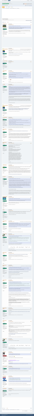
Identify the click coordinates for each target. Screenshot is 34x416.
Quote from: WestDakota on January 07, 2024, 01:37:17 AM (14, 178)
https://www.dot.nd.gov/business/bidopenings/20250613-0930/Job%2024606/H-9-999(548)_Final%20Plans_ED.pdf (18, 333)
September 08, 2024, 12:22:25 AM (11, 234)
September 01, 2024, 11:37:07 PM (11, 221)
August (19, 228)
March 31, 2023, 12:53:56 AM (10, 61)
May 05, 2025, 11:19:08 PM (10, 308)
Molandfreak (5, 338)
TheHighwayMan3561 (5, 49)
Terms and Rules (29, 414)
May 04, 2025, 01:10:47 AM (10, 280)
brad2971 (4, 176)
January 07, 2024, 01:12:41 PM (11, 177)
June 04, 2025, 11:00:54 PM (10, 376)
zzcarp (4, 84)
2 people (9, 312)
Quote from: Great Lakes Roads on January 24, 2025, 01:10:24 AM (15, 267)
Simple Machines (6, 414)
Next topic (30, 20)
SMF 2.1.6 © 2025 (3, 414)
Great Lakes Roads (4, 71)
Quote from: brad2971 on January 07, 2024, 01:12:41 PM (14, 198)
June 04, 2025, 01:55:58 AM (10, 321)
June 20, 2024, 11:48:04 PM (10, 210)
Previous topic (27, 20)
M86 (3, 209)
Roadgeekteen (5, 117)
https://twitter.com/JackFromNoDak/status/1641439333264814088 (16, 77)
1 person (9, 229)
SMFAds (2, 415)
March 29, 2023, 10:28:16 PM (10, 24)
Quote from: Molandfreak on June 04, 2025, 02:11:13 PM (14, 368)
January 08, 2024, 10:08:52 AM (11, 197)
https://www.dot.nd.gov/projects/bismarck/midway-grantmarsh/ (16, 187)
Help (26, 414)
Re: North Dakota (10, 48)
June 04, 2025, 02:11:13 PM (10, 339)
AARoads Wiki (30, 5)
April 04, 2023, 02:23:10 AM (10, 105)
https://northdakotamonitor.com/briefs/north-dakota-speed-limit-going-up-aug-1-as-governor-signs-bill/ (19, 311)
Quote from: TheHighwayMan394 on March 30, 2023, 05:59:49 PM (15, 72)
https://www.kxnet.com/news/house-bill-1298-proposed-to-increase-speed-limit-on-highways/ (18, 254)
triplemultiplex (5, 196)
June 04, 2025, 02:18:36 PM (10, 352)
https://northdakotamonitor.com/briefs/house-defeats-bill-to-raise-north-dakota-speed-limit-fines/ (19, 292)
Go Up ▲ (31, 414)
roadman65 (4, 388)
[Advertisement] (17, 13)
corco (15, 8)
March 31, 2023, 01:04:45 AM (10, 71)
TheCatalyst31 (5, 366)
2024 (20, 228)
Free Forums (5, 415)
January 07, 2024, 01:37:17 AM (11, 165)
